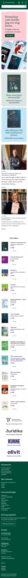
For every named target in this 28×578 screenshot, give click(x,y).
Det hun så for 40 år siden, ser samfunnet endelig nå (11, 174)
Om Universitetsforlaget (6, 497)
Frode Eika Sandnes (14, 258)
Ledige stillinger (5, 505)
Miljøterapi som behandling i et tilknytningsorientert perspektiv (17, 342)
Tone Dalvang (13, 244)
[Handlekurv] (22, 2)
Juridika (3, 484)
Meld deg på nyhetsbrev (8, 524)
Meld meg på (10, 35)
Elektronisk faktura (5, 508)
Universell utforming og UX (16, 257)
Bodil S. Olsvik (13, 302)
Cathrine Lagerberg (14, 315)
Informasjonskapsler (6, 575)
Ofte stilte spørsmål (5, 468)
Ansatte (3, 498)
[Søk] (25, 6)
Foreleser (3, 501)
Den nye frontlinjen (18, 138)
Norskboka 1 (13, 284)
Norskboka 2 (13, 270)
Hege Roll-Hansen (15, 388)
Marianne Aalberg (20, 359)
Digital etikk (13, 327)
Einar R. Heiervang (15, 358)
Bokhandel (3, 503)
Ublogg (3, 487)
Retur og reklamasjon (6, 471)
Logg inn (19, 3)
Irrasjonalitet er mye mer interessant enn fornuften (13, 218)
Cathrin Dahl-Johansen (20, 344)
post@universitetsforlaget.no (8, 558)
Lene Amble (12, 344)
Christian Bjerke (15, 286)
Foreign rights (4, 510)
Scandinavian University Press (8, 482)
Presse (2, 506)
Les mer (3, 187)
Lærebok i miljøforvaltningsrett (17, 401)
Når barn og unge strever (16, 356)
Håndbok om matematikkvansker (18, 242)
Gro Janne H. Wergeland (16, 360)
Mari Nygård (14, 272)
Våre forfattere (4, 500)
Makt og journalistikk (15, 372)
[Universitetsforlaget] (8, 2)
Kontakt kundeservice (6, 472)
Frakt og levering (5, 469)
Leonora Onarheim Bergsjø (15, 329)
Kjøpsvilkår (3, 474)
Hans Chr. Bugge (13, 403)
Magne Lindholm (13, 374)
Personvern (13, 575)
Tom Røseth (21, 315)
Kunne (2, 485)
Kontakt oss (4, 495)
